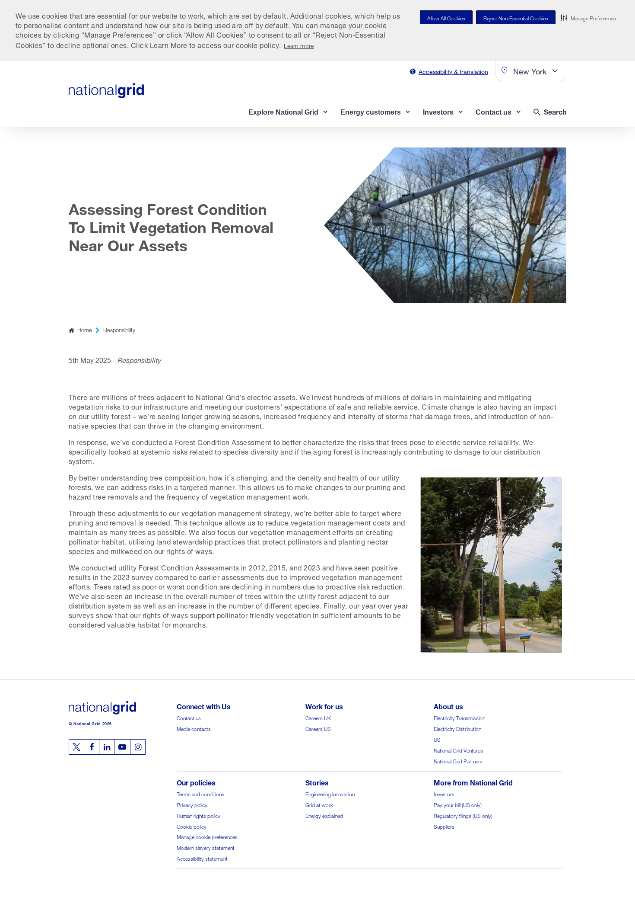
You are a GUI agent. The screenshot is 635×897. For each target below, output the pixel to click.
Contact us (189, 717)
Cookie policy (191, 826)
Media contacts (194, 728)
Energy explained (324, 815)
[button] (588, 17)
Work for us (324, 705)
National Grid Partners (458, 761)
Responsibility (119, 329)
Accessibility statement (202, 858)
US (437, 739)
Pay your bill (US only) (458, 804)
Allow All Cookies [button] (446, 17)
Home (84, 329)
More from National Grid (473, 781)
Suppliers (444, 826)
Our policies (196, 781)
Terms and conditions (200, 793)
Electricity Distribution (457, 728)
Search (555, 111)
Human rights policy (198, 815)
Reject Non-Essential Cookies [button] (515, 17)
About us (448, 705)
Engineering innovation (330, 793)
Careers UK (318, 717)
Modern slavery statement (206, 847)
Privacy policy (192, 804)
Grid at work (319, 804)
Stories (317, 781)
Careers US (318, 728)
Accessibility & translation (453, 71)
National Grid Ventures (458, 750)
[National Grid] (106, 90)
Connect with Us (204, 705)
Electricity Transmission (459, 717)
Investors (444, 793)
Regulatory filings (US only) (463, 815)
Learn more (299, 45)
